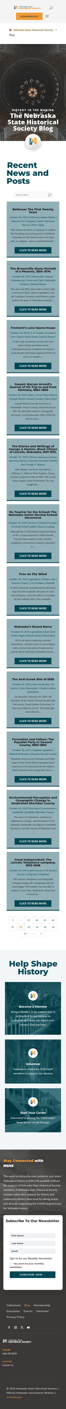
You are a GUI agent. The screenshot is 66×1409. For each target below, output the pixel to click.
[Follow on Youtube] (28, 1327)
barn (47, 631)
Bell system (36, 870)
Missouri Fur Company (23, 221)
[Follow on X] (22, 1327)
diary (31, 395)
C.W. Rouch (49, 870)
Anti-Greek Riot (41, 684)
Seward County (49, 753)
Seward (35, 753)
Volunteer (42, 1311)
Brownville (38, 276)
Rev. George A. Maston (33, 464)
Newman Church (47, 460)
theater (52, 336)
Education (13, 1311)
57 (28, 920)
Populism (37, 750)
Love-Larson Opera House (24, 336)
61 (13, 926)
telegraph (32, 874)
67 (25, 933)
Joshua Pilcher (47, 217)
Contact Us (7, 1365)
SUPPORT (7, 1361)
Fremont (50, 333)
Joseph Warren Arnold (22, 398)
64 (37, 926)
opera (43, 336)
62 (21, 926)
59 (45, 920)
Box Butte (34, 808)
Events (28, 1311)
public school (37, 526)
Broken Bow (49, 579)
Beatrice (33, 522)
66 (53, 926)
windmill (50, 583)
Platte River (51, 398)
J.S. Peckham (37, 583)
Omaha (39, 398)
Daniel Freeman (47, 522)
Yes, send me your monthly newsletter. (27, 1265)
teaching (50, 526)
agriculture (35, 579)
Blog (27, 1305)
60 (53, 920)
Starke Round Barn (45, 635)
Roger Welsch (26, 635)
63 (29, 926)
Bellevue (34, 217)
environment (49, 808)
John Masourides (29, 688)
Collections (14, 1305)
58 (37, 920)
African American (38, 457)
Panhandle (17, 812)
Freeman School (19, 526)
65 (45, 926)
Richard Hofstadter (19, 753)
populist (48, 750)
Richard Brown (38, 284)
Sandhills (29, 812)
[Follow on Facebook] (9, 1327)
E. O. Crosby (37, 333)
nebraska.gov (14, 1397)
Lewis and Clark (35, 280)
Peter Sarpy (38, 224)
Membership (42, 1305)
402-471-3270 (9, 1353)
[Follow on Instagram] (15, 1327)
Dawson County (20, 583)
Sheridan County (45, 812)
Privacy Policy (16, 1317)
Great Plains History (47, 395)
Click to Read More (33, 250)
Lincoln (33, 460)
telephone (43, 874)
